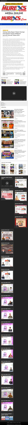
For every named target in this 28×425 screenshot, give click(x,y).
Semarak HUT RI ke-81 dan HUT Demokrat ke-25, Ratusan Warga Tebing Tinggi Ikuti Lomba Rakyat (10, 83)
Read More (16, 128)
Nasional (20, 422)
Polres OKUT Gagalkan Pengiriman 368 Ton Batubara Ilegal (20, 131)
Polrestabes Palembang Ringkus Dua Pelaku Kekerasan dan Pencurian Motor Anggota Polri (19, 111)
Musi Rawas (14, 422)
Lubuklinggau (11, 422)
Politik (23, 164)
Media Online (14, 13)
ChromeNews (16, 424)
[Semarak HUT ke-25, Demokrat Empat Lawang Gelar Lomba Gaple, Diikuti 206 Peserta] (21, 166)
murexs (4, 36)
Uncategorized (8, 80)
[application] (14, 93)
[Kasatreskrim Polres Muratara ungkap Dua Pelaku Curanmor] (7, 124)
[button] (25, 24)
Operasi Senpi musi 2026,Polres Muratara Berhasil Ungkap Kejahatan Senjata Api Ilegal (20, 152)
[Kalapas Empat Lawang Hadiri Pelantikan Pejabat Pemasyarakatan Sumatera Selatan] (12, 171)
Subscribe (26, 24)
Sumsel (17, 422)
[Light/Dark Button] (24, 24)
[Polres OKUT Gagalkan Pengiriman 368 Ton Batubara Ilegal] (7, 134)
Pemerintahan (4, 30)
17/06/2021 (7, 36)
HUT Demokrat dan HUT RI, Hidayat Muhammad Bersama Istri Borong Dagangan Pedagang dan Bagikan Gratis (22, 83)
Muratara (8, 422)
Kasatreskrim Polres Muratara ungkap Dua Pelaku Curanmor (20, 121)
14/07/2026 (18, 133)
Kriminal (3, 117)
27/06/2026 (18, 154)
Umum (7, 30)
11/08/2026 (18, 113)
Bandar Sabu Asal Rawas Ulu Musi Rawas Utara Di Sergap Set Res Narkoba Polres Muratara (19, 141)
